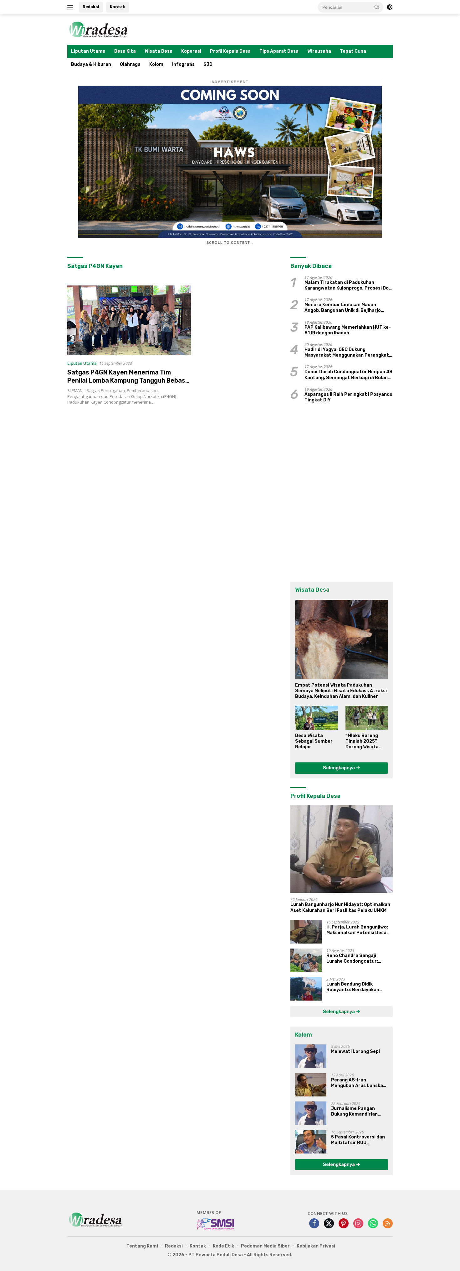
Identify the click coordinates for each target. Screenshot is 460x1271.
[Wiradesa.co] (98, 29)
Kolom (156, 64)
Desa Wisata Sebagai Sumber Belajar (314, 741)
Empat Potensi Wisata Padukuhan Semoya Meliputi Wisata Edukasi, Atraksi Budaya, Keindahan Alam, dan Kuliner (341, 691)
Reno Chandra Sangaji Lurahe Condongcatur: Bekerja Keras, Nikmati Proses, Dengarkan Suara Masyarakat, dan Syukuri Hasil (355, 958)
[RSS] (388, 1223)
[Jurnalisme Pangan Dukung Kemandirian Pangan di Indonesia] (310, 1113)
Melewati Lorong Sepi (355, 1051)
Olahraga (130, 64)
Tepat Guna (353, 51)
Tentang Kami (142, 1246)
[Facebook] (314, 1223)
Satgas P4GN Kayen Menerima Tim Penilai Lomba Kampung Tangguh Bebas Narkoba (126, 380)
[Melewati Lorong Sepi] (310, 1056)
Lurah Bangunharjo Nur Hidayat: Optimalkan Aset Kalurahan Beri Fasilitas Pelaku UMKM (340, 907)
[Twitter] (329, 1223)
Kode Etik (223, 1246)
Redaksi (91, 6)
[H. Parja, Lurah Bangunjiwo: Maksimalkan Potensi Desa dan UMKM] (306, 932)
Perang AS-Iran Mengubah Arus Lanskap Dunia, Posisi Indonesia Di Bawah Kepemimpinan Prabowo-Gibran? (359, 1083)
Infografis (183, 64)
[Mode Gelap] (389, 7)
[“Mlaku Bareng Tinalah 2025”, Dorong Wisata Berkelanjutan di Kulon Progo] (366, 718)
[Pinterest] (344, 1223)
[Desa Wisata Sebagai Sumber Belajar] (316, 718)
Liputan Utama (88, 51)
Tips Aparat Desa (279, 51)
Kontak (117, 6)
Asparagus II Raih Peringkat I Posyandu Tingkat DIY (348, 397)
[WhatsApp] (373, 1223)
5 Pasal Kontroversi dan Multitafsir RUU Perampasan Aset (358, 1140)
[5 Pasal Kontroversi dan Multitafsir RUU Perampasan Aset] (310, 1141)
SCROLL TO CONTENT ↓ (230, 242)
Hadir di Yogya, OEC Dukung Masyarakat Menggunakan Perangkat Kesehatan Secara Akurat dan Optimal (348, 352)
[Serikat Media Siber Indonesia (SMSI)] (216, 1223)
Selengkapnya (339, 768)
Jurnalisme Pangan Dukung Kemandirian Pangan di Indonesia (354, 1111)
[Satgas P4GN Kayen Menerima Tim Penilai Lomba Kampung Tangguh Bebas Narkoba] (129, 320)
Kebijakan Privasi (316, 1246)
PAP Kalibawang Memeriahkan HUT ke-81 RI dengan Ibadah (347, 330)
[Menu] (71, 7)
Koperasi (191, 51)
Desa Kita (125, 51)
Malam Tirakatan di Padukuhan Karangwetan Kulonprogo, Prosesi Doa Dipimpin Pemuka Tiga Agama (347, 285)
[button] (377, 7)
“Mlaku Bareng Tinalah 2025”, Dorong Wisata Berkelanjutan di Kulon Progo (364, 741)
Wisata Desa (158, 51)
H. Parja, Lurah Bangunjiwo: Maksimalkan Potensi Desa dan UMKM (357, 930)
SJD (207, 64)
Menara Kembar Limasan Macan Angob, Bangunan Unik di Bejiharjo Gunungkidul (342, 307)
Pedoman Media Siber (265, 1246)
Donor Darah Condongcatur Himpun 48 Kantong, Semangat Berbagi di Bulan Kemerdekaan (348, 374)
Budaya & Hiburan (91, 64)
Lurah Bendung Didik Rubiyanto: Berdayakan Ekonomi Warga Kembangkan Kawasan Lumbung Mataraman (358, 987)
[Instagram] (358, 1223)
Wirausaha (319, 51)
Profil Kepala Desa (230, 51)
